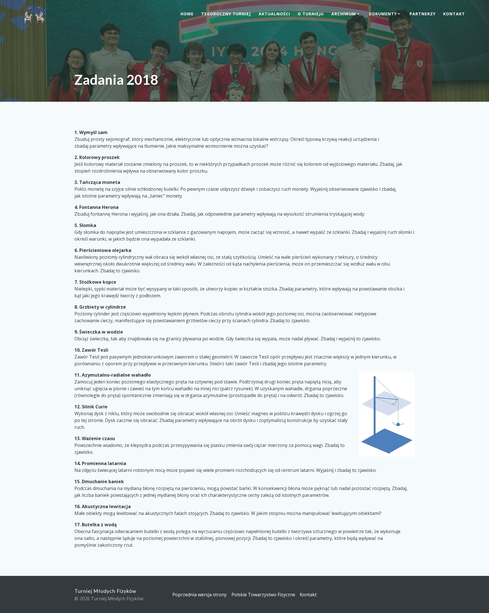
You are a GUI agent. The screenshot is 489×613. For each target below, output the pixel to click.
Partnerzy (422, 13)
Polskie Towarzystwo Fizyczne (263, 594)
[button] (387, 414)
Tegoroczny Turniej (226, 13)
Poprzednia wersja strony (199, 594)
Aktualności (274, 13)
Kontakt (454, 13)
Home (187, 13)
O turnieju (311, 13)
